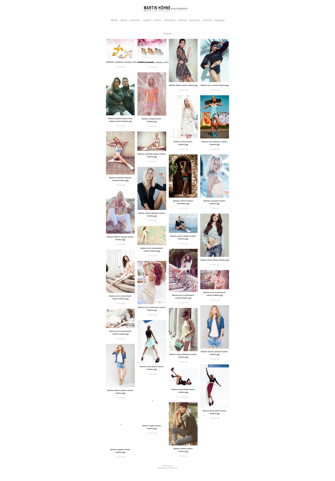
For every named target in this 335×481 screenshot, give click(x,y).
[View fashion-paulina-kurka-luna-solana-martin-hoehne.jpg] (120, 114)
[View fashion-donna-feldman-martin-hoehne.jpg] (183, 350)
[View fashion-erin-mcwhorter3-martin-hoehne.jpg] (214, 288)
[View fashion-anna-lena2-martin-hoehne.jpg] (183, 385)
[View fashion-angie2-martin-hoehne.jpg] (120, 445)
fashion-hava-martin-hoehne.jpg (214, 260)
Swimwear (135, 20)
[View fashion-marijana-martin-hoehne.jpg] (214, 196)
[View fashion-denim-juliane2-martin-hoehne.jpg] (214, 347)
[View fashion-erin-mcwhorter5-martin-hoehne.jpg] (151, 244)
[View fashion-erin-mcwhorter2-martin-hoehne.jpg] (120, 327)
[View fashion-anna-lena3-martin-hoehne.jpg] (151, 362)
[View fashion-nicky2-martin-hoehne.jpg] (151, 114)
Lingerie (147, 20)
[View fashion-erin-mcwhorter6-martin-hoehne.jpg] (120, 291)
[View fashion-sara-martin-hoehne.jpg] (214, 81)
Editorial (182, 20)
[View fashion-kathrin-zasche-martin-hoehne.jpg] (120, 232)
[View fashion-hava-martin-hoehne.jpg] (214, 255)
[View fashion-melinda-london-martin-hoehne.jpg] (151, 149)
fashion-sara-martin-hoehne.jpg (214, 85)
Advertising (169, 20)
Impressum (194, 20)
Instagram (219, 20)
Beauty (124, 20)
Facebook (207, 20)
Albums (114, 20)
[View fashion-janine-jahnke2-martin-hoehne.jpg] (151, 208)
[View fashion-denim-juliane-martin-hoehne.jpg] (120, 386)
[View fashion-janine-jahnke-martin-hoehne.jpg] (183, 231)
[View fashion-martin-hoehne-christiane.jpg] (183, 196)
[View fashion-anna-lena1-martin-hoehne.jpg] (214, 406)
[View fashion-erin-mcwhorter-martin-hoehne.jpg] (151, 303)
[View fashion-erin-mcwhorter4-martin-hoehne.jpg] (183, 291)
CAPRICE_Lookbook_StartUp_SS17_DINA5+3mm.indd (129, 62)
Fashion (157, 20)
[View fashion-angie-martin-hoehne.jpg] (151, 421)
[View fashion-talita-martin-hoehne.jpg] (183, 81)
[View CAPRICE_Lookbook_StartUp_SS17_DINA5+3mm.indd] (120, 57)
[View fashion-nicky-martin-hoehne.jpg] (183, 137)
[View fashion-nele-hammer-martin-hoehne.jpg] (214, 137)
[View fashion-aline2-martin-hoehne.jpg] (183, 444)
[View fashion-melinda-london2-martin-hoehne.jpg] (120, 173)
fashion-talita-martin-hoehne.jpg (183, 85)
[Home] (167, 13)
